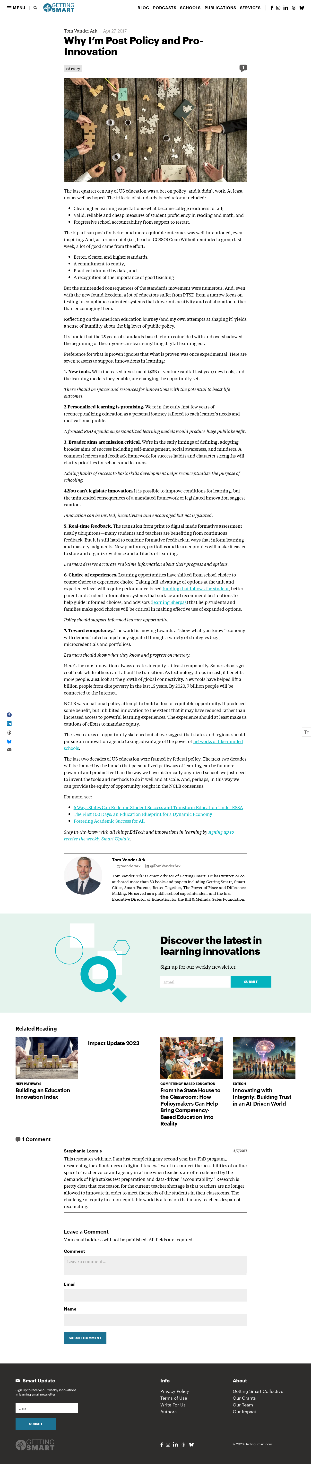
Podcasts (164, 7)
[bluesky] (301, 7)
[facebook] (272, 8)
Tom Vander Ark (80, 30)
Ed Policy (73, 68)
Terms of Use (173, 1398)
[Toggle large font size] (306, 732)
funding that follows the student (196, 588)
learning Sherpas (169, 602)
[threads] (293, 7)
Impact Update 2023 (113, 1043)
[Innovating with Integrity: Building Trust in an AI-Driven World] (264, 1058)
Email (70, 1284)
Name (70, 1309)
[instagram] (278, 8)
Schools (190, 7)
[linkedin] (285, 7)
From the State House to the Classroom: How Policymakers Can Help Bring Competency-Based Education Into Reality (190, 1107)
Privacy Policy (174, 1391)
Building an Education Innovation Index (43, 1093)
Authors (168, 1411)
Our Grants (244, 1398)
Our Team (243, 1404)
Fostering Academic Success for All (109, 821)
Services (250, 7)
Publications (220, 7)
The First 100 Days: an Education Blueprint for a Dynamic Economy (143, 814)
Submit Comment (85, 1338)
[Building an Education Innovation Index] (47, 1058)
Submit (251, 982)
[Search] (35, 8)
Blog (143, 7)
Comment (74, 1251)
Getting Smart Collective (258, 1391)
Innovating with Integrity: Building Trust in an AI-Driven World (262, 1097)
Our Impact (244, 1411)
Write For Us (173, 1404)
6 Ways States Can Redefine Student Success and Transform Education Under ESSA (158, 807)
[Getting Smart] (58, 7)
